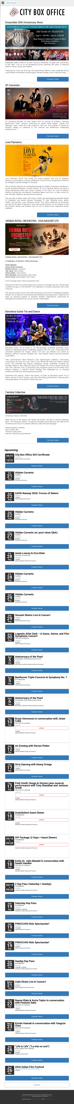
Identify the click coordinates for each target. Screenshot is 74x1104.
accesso (51, 1096)
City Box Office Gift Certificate (32, 454)
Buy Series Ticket (37, 1078)
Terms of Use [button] (48, 1099)
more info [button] (18, 457)
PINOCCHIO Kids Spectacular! (32, 923)
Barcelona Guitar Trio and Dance (22, 311)
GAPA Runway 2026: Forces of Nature (36, 493)
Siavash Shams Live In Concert (32, 615)
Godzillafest (19, 815)
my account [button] (12, 3)
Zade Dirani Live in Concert (30, 981)
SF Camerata (12, 85)
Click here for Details (27, 1069)
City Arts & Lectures (22, 555)
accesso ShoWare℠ (26, 1096)
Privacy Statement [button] (36, 1099)
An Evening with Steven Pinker (32, 745)
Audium (18, 475)
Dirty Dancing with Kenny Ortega (33, 764)
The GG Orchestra (22, 638)
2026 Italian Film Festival (24, 1048)
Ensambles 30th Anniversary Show (24, 22)
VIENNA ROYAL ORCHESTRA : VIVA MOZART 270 (31, 220)
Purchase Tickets (53, 79)
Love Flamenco (13, 142)
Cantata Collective (15, 392)
